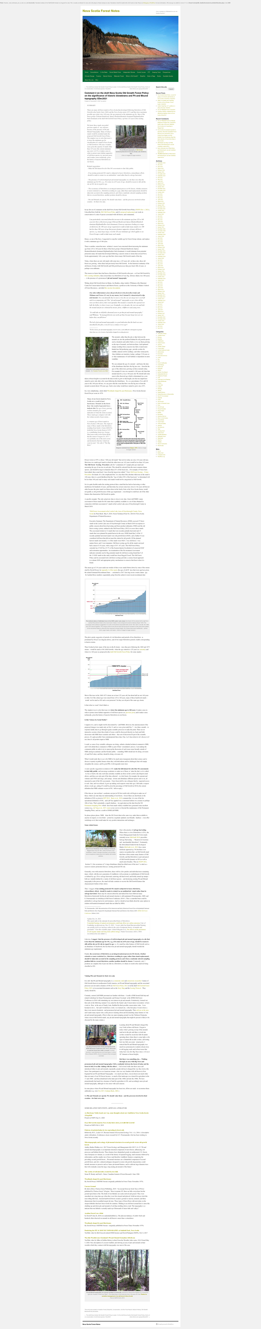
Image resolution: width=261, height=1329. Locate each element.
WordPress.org (161, 456)
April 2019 (160, 265)
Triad (159, 429)
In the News (103, 72)
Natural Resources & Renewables (166, 394)
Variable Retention (162, 434)
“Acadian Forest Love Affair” (100, 371)
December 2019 (161, 251)
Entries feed (160, 453)
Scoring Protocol (135, 988)
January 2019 (161, 271)
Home (86, 72)
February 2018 (161, 291)
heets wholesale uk (162, 148)
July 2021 (160, 216)
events (159, 357)
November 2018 (161, 275)
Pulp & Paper (161, 410)
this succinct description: (112, 288)
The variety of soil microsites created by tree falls (101, 1171)
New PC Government (163, 396)
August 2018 (161, 280)
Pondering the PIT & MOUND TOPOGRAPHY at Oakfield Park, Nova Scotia (112, 1230)
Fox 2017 (101, 1091)
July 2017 (160, 304)
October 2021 (161, 210)
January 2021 (161, 227)
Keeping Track (156, 72)
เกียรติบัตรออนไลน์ (163, 153)
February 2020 (161, 247)
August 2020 (161, 236)
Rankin (159, 412)
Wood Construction (162, 443)
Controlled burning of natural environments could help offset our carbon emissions (113, 923)
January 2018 (161, 293)
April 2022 (160, 199)
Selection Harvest (162, 416)
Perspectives (166, 72)
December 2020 (161, 229)
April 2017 (160, 309)
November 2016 (161, 319)
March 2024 (161, 168)
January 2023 (161, 186)
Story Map (121, 988)
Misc (96, 80)
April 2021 (160, 221)
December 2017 (161, 295)
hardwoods (160, 366)
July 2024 (160, 164)
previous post (130, 712)
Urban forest (161, 432)
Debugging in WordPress (149, 3)
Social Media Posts (115, 72)
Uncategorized (161, 431)
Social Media (161, 420)
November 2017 (161, 297)
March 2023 (161, 183)
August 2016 (161, 324)
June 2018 (160, 284)
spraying (160, 425)
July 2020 (160, 238)
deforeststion (161, 352)
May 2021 (160, 219)
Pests (159, 405)
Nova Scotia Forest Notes (101, 10)
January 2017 (161, 315)
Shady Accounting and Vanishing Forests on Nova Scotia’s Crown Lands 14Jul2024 (166, 102)
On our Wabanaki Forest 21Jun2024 (166, 109)
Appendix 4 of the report (109, 570)
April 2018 (160, 287)
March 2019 (161, 267)
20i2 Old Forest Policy (108, 212)
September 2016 (161, 322)
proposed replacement (128, 212)
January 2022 (161, 205)
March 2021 (161, 223)
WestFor (160, 440)
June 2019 (160, 262)
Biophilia (142, 76)
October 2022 (161, 192)
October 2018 (161, 276)
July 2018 (160, 282)
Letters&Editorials (162, 381)
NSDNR (160, 398)
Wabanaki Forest (119, 76)
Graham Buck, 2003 (111, 1091)
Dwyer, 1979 (133, 448)
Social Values (161, 421)
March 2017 (161, 311)
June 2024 (160, 166)
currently (142, 649)
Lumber (159, 387)
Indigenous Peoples (162, 376)
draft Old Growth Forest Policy (120, 652)
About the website (162, 333)
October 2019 (161, 254)
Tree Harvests (161, 427)
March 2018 (161, 289)
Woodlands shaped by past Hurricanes (119, 391)
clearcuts (160, 344)
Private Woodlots (162, 409)
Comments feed (161, 454)
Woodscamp (161, 445)
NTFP (159, 399)
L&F (159, 377)
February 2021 (161, 225)
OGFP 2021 (143, 862)
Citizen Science (161, 342)
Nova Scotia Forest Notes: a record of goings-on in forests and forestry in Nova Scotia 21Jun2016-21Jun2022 (167, 96)
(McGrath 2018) (134, 837)
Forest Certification (162, 363)
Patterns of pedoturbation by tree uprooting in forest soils (104, 1130)
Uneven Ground (90, 1186)
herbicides (160, 368)
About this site (89, 80)
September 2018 (161, 278)
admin (104, 101)
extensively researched (134, 981)
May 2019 (160, 264)
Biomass (160, 337)
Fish (159, 361)
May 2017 (160, 308)
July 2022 (160, 194)
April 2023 (160, 181)
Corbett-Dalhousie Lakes (164, 350)
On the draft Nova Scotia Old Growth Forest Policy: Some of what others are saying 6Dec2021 (133, 88)
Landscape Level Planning (164, 379)
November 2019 (161, 253)
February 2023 (161, 185)
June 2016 (160, 328)
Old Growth (139, 150)
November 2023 (161, 174)
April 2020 (160, 243)
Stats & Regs (151, 76)
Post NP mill (161, 407)
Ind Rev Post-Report (126, 1309)
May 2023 (160, 179)
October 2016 (161, 320)
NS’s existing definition (92, 276)
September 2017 (161, 300)
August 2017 (161, 302)
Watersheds (160, 438)
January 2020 (161, 249)
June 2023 (160, 177)
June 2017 (160, 306)
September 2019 (161, 256)
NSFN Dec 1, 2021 (142, 209)
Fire (159, 359)
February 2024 (161, 170)
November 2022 (161, 190)
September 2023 (161, 175)
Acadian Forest (102, 1309)
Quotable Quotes (168, 76)
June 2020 (160, 240)
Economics (160, 353)
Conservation (116, 1309)
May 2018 (160, 286)
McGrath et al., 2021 (131, 847)
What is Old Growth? (132, 76)
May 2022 (160, 197)
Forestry (98, 76)
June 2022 (160, 196)
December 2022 (161, 188)
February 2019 (161, 269)
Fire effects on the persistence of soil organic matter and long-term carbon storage (116, 930)
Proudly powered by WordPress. (166, 1324)
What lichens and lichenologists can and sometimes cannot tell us (166, 144)
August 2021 (161, 214)
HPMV (159, 370)
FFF (149, 72)
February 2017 (161, 313)
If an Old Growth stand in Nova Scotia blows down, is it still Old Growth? (110, 1122)
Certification (161, 341)
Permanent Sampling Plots (93, 805)
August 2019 (161, 258)
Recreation (160, 414)
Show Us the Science (163, 418)
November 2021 (161, 208)
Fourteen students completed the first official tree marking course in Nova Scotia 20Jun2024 (166, 113)
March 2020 (161, 245)
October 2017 (161, 298)
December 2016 (161, 317)
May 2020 (160, 242)
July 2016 (160, 326)
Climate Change (89, 76)
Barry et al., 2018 (116, 798)
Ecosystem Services (162, 355)
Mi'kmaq (160, 388)
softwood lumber (162, 423)
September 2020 (161, 234)
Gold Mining (161, 364)
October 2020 (161, 232)
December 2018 (161, 273)
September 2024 (161, 163)
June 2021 (160, 218)
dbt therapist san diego (163, 142)
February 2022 (161, 203)
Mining (159, 390)
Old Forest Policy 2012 (120, 986)
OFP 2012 (106, 798)
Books (159, 76)
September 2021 (161, 212)
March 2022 (161, 201)
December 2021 (161, 207)
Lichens (159, 383)
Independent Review (129, 72)
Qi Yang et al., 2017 (99, 808)
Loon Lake (160, 385)
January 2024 (161, 172)
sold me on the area (142, 1010)
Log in (159, 451)
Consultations (94, 72)
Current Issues (141, 72)
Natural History (107, 76)
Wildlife (159, 442)
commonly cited (119, 981)
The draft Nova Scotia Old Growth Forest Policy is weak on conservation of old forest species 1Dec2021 (101, 88)
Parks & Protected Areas (164, 403)
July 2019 (160, 260)
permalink (95, 1311)
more (108, 808)
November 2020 (161, 230)
